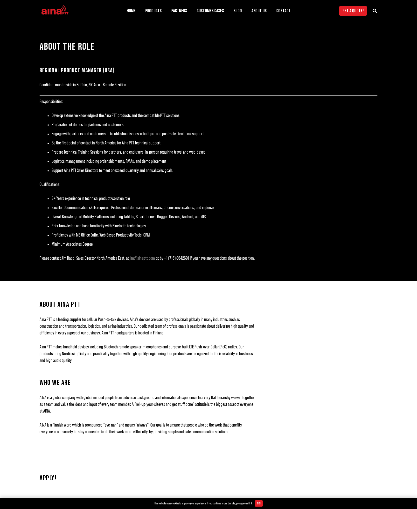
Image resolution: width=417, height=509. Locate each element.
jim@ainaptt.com (142, 258)
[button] (166, 11)
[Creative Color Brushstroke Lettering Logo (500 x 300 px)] (55, 11)
